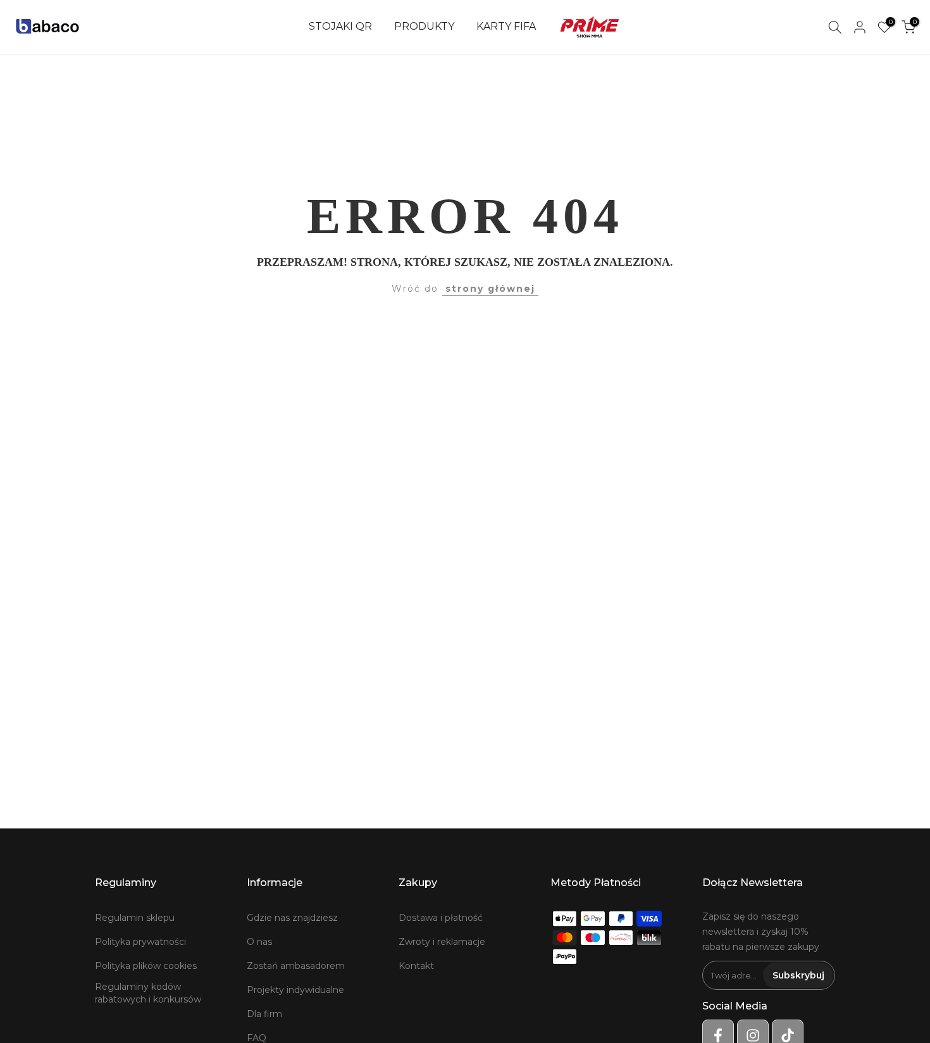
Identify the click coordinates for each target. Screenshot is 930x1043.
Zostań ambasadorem (296, 965)
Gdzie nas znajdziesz (292, 917)
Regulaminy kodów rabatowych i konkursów (148, 993)
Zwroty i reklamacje (442, 941)
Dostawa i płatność (441, 917)
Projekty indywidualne (295, 990)
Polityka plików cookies (146, 965)
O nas (259, 941)
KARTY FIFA (506, 26)
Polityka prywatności (140, 941)
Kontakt (416, 965)
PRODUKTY (424, 26)
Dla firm (264, 1014)
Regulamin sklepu (135, 917)
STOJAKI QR (340, 26)
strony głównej (490, 288)
